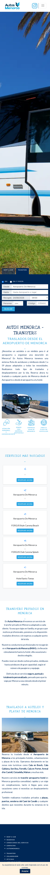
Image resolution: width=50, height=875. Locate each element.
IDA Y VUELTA (18, 281)
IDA (6, 281)
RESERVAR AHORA (25, 480)
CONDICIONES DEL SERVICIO (18, 842)
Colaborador (12, 856)
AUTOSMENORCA (13, 848)
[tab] (8, 271)
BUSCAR (8, 309)
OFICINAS (10, 859)
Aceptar (25, 871)
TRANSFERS (11, 853)
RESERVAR (11, 839)
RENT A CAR (11, 837)
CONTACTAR (11, 845)
